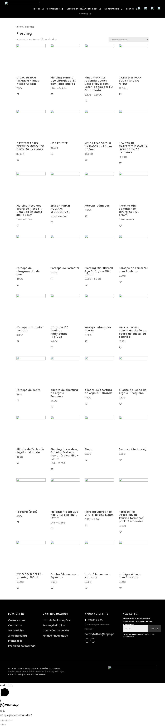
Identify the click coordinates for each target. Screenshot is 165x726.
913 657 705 (95, 620)
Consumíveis (111, 9)
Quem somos (16, 620)
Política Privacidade (55, 635)
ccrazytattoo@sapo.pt (99, 634)
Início (19, 26)
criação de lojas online (20, 674)
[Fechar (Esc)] (1, 720)
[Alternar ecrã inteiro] (7, 720)
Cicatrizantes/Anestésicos (82, 9)
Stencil (130, 9)
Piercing (83, 14)
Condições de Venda (56, 630)
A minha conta (17, 635)
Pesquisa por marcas (21, 646)
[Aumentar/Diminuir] (11, 720)
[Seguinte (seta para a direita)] (4, 724)
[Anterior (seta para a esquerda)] (1, 724)
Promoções (15, 641)
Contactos (15, 625)
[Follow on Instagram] (93, 640)
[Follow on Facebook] (87, 640)
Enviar (154, 628)
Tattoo (37, 9)
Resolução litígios (54, 625)
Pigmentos (53, 9)
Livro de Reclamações (56, 620)
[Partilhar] (4, 720)
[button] (17, 94)
